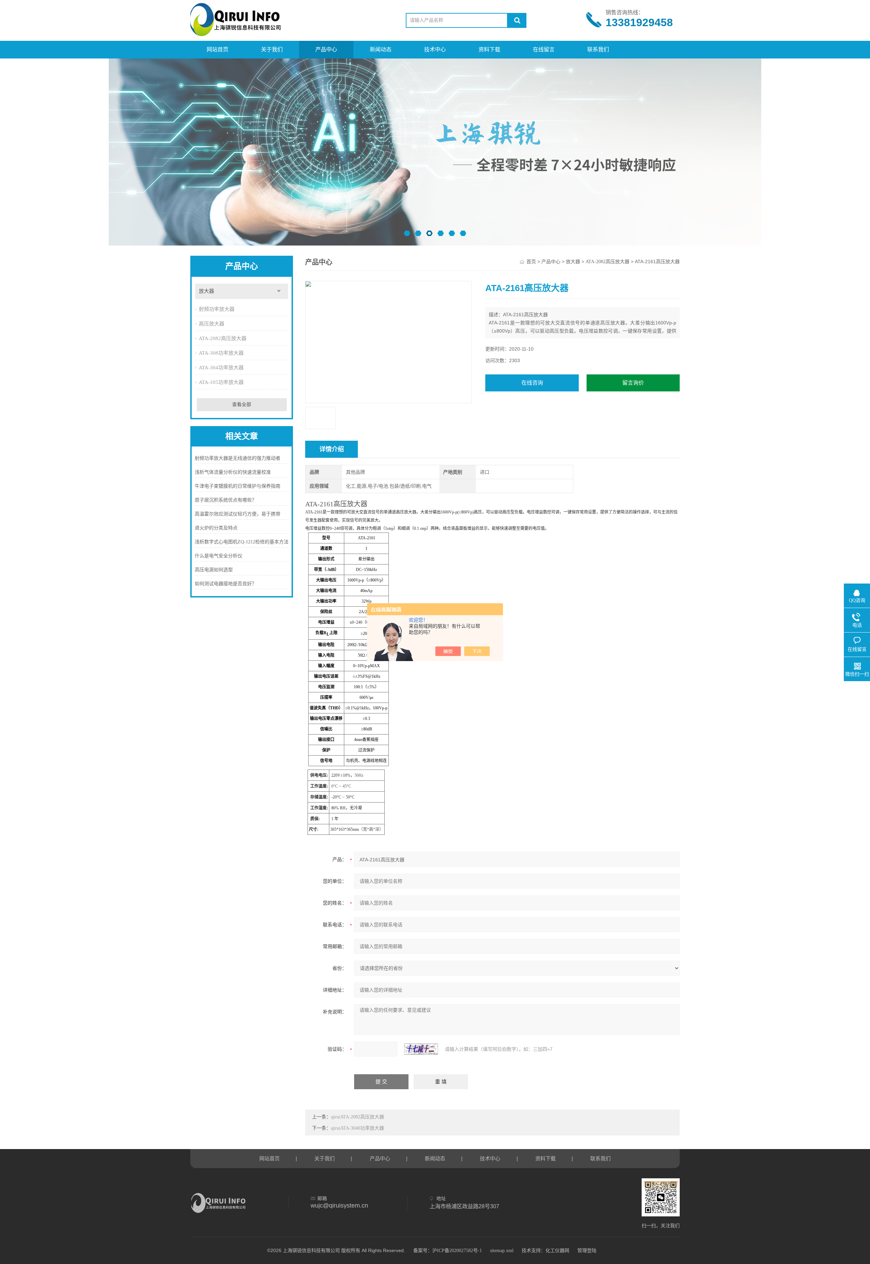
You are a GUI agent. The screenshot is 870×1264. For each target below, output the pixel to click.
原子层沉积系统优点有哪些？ (226, 500)
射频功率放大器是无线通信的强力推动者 (237, 458)
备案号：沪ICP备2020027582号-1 (447, 1250)
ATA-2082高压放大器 (222, 338)
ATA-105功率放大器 (221, 382)
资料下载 (489, 49)
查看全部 (241, 404)
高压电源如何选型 (214, 569)
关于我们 (272, 49)
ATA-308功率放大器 (221, 353)
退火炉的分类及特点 (216, 527)
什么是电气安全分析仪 (218, 555)
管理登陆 (586, 1250)
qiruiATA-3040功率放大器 (357, 1128)
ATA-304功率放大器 (221, 367)
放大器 (206, 291)
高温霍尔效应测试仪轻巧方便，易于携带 (237, 514)
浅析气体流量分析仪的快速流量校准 (233, 472)
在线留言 (544, 49)
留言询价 (633, 383)
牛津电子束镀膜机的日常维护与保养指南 (237, 486)
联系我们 (598, 49)
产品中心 (326, 49)
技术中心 (435, 49)
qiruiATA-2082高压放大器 (357, 1116)
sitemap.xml (502, 1250)
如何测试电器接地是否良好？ (226, 583)
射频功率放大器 (216, 309)
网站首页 (217, 49)
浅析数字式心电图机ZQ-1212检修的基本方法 (242, 541)
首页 (531, 261)
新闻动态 (381, 49)
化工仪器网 (557, 1250)
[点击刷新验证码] (421, 1049)
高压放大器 (211, 323)
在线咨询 (532, 383)
